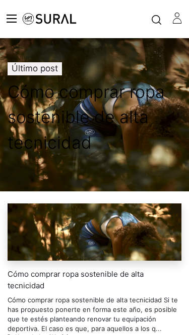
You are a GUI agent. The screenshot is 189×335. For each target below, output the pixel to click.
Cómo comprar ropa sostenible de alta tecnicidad (76, 279)
